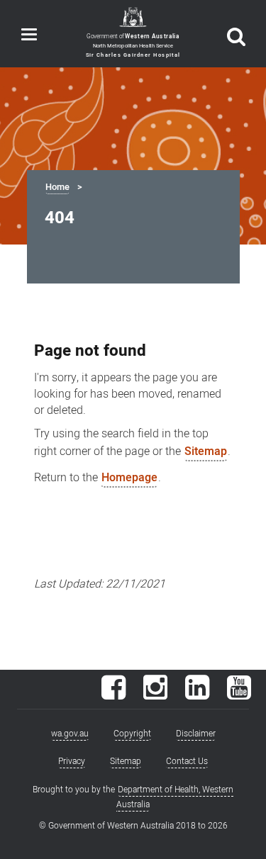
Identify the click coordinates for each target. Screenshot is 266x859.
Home (57, 187)
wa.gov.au (70, 733)
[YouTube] (239, 694)
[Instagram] (155, 694)
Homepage (129, 477)
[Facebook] (113, 694)
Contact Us (187, 761)
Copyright (132, 733)
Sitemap (205, 451)
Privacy (71, 761)
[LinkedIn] (197, 694)
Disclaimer (196, 733)
